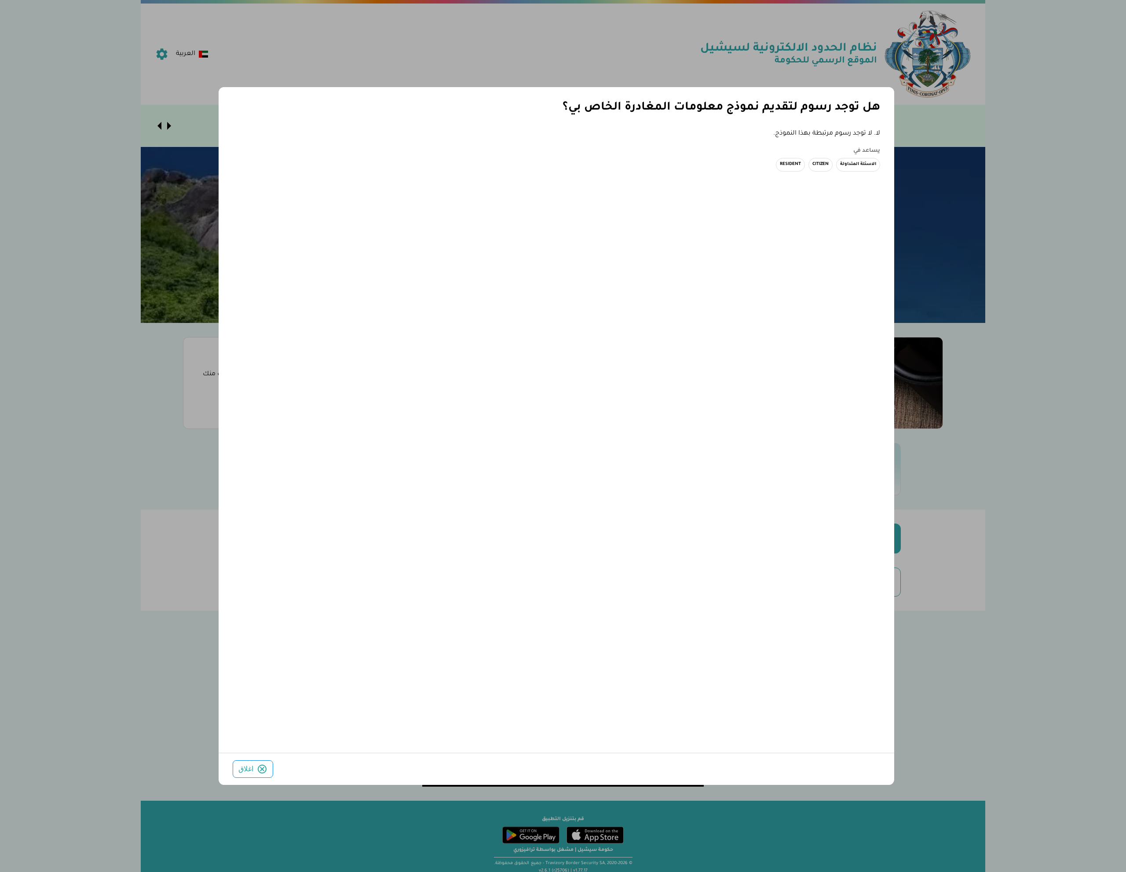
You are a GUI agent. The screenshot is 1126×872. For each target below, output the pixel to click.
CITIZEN (820, 164)
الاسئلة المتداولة (858, 164)
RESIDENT (790, 164)
